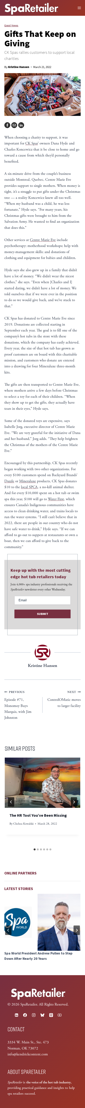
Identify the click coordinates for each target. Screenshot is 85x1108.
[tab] (35, 849)
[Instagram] (34, 1015)
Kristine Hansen (18, 67)
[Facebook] (7, 125)
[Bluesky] (42, 1015)
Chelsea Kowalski (23, 824)
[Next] (74, 802)
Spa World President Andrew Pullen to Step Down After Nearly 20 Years (38, 956)
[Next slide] (77, 930)
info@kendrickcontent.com (28, 1054)
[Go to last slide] (11, 802)
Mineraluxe (27, 481)
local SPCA (29, 487)
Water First (56, 499)
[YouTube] (59, 1015)
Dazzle (9, 481)
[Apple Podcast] (51, 1015)
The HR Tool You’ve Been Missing (38, 815)
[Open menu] (79, 8)
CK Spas (31, 143)
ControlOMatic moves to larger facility (64, 699)
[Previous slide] (8, 930)
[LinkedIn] (21, 125)
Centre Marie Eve (43, 240)
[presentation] (42, 783)
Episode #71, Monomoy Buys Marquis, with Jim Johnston (17, 705)
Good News (11, 25)
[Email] (14, 125)
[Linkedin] (16, 1015)
